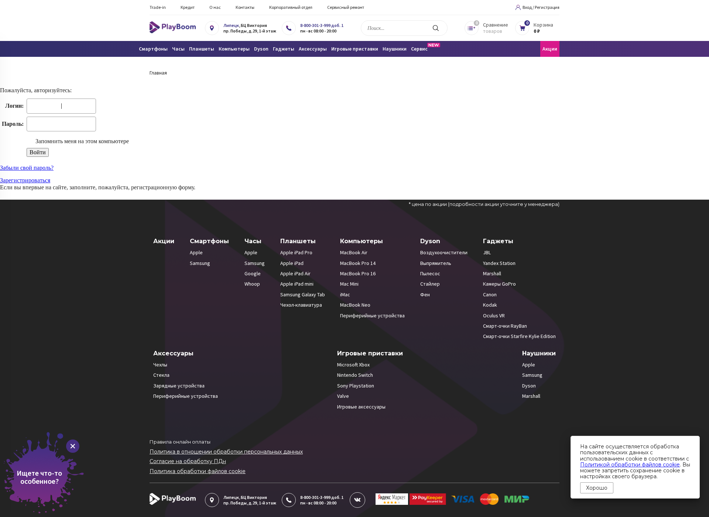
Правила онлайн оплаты (180, 442)
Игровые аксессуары (361, 406)
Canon (490, 294)
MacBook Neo (355, 304)
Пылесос (430, 273)
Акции (549, 48)
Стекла (161, 375)
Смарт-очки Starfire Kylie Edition (519, 336)
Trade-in (158, 7)
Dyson (430, 241)
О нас (215, 7)
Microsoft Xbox (353, 364)
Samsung (200, 263)
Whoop (252, 283)
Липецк (231, 25)
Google (252, 273)
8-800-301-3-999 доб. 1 (321, 25)
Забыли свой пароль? (27, 168)
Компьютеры (361, 241)
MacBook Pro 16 (358, 273)
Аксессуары (173, 353)
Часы (252, 241)
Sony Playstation (355, 385)
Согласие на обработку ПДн (188, 461)
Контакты (245, 7)
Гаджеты (498, 241)
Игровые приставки (370, 353)
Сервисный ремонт (345, 7)
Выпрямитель (435, 263)
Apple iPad (292, 263)
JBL (487, 252)
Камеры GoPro (499, 283)
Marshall (492, 273)
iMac (345, 294)
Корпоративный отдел (290, 7)
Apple (196, 252)
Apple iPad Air (295, 273)
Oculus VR (494, 315)
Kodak (490, 304)
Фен (425, 294)
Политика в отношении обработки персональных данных (226, 452)
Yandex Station (499, 263)
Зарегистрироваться (25, 180)
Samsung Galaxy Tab (302, 294)
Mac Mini (349, 283)
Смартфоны (209, 241)
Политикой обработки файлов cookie (630, 464)
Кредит (188, 7)
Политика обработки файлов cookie (198, 471)
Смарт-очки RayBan (505, 326)
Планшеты (298, 241)
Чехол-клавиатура (301, 304)
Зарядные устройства (179, 385)
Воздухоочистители (443, 252)
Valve (343, 396)
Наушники (539, 353)
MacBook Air (353, 252)
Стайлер (430, 283)
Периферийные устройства (372, 315)
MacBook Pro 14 (358, 263)
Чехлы (160, 364)
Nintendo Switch (355, 375)
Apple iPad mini (297, 283)
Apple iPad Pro (296, 252)
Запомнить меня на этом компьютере (81, 141)
